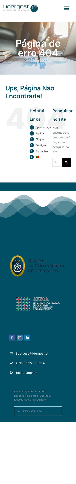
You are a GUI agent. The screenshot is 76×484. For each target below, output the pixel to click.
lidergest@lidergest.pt (32, 353)
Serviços (41, 145)
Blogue (40, 139)
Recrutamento (26, 372)
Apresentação (44, 127)
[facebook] (12, 338)
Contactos (42, 151)
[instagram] (20, 338)
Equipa (40, 133)
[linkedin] (27, 338)
